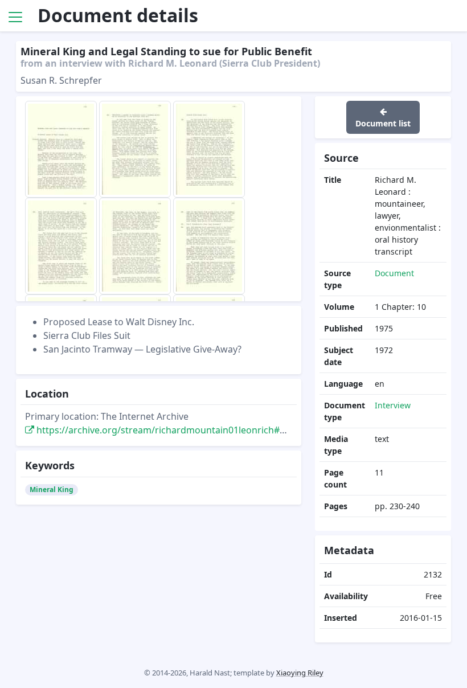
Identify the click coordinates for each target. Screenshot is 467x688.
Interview (393, 405)
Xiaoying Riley (299, 672)
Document (394, 273)
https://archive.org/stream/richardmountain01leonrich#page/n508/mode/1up (204, 430)
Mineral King (51, 489)
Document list (383, 123)
